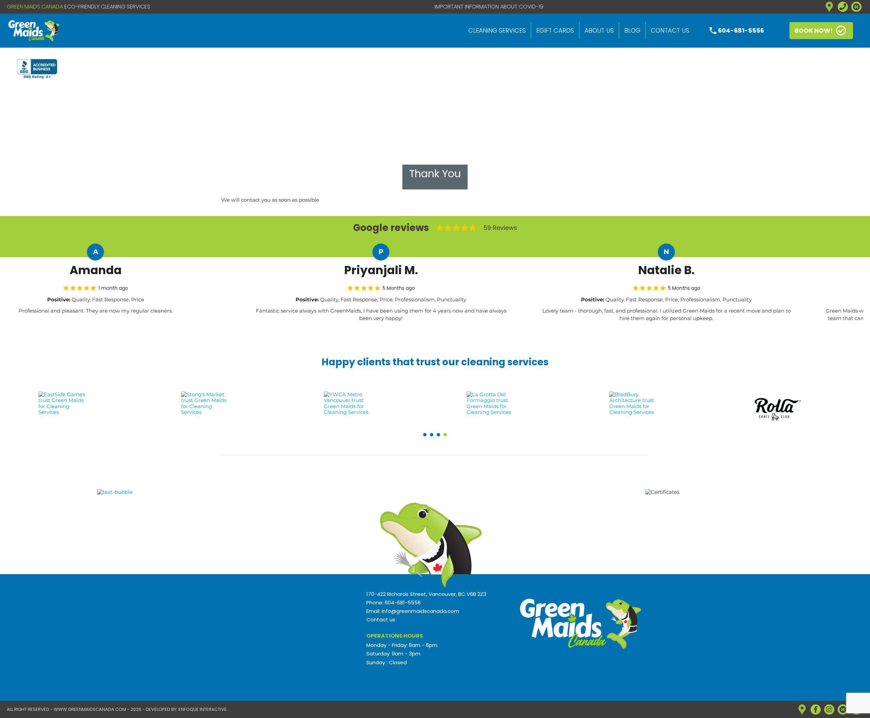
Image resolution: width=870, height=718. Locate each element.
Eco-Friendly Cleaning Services (107, 7)
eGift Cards (555, 30)
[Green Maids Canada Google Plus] (829, 7)
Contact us (670, 30)
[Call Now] (843, 7)
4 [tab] (445, 434)
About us (599, 30)
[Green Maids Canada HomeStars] (856, 7)
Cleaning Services (497, 30)
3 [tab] (438, 434)
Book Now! (814, 30)
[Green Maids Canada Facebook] (816, 709)
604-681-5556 (741, 30)
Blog (632, 30)
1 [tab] (425, 434)
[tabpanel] (78, 403)
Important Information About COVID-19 (489, 7)
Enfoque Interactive (202, 709)
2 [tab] (431, 434)
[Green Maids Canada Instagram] (829, 709)
